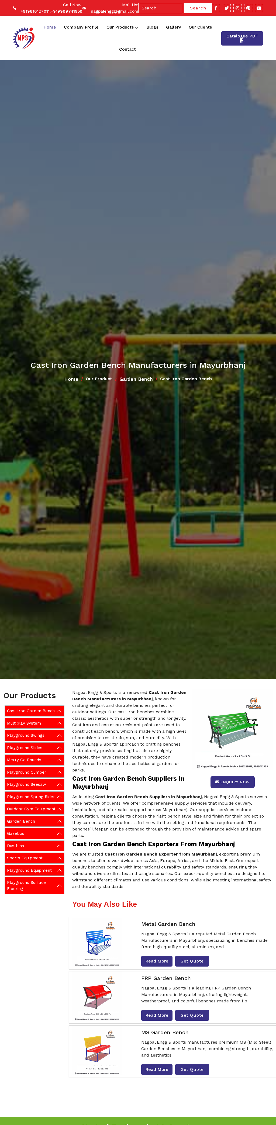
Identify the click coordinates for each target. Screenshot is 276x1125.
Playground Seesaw (26, 784)
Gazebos (15, 833)
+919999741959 (66, 11)
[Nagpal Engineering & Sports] (23, 38)
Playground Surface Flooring (26, 885)
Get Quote (192, 961)
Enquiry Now (235, 782)
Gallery (173, 27)
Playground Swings (25, 735)
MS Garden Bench (165, 1032)
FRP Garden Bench (166, 978)
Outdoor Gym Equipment (31, 808)
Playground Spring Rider (31, 796)
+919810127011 (35, 11)
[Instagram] (237, 8)
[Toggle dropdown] (136, 27)
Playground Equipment (29, 870)
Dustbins (15, 845)
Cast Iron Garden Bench (31, 710)
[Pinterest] (248, 8)
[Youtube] (259, 8)
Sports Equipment (25, 858)
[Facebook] (216, 8)
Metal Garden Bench (168, 924)
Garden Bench (136, 379)
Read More (156, 961)
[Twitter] (227, 8)
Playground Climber (26, 772)
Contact (127, 49)
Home (49, 27)
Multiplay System (24, 723)
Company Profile (81, 27)
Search (198, 8)
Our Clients (200, 27)
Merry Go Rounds (24, 759)
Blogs (152, 27)
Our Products (120, 27)
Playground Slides (24, 747)
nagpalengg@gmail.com (114, 11)
